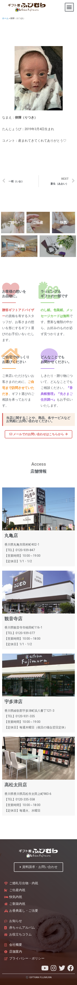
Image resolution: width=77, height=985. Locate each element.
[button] (69, 7)
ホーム (5, 18)
